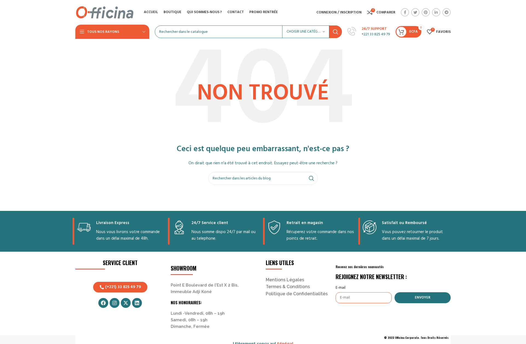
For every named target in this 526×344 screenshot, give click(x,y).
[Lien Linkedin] (436, 12)
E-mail (340, 288)
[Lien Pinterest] (426, 12)
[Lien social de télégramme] (446, 12)
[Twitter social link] (415, 12)
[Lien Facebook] (405, 12)
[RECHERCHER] (335, 31)
